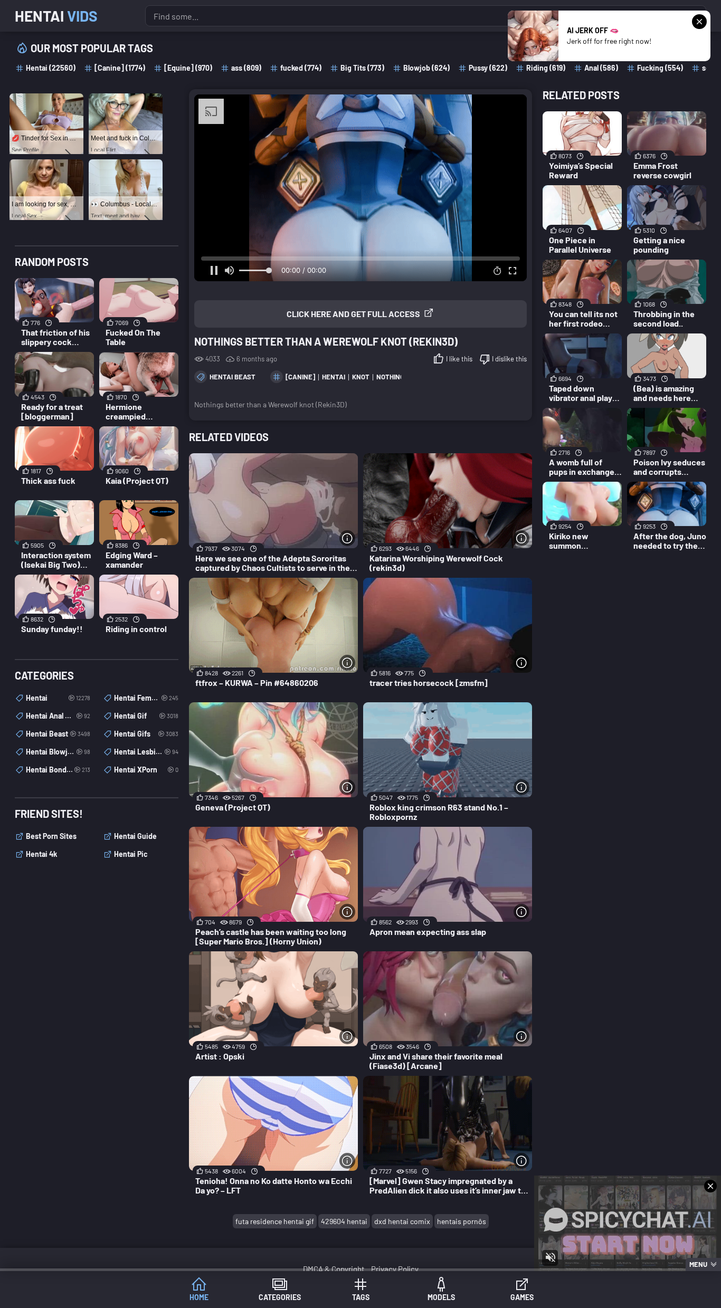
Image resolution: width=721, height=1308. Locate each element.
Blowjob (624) (426, 67)
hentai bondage (58, 769)
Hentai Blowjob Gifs (58, 751)
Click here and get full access (353, 314)
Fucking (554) (660, 67)
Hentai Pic (131, 853)
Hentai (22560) (50, 67)
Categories (280, 1297)
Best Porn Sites (51, 836)
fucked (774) (300, 67)
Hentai (56, 16)
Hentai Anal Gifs (58, 715)
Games (522, 1297)
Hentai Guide (135, 836)
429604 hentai (344, 1221)
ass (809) (246, 67)
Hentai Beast (232, 376)
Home (198, 1297)
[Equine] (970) (188, 67)
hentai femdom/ (146, 697)
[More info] (347, 538)
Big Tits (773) (362, 67)
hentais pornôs (461, 1221)
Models (441, 1297)
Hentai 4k (41, 853)
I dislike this (509, 359)
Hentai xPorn (146, 769)
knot (360, 376)
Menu (698, 1264)
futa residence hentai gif (274, 1221)
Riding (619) (545, 67)
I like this (459, 359)
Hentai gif (146, 715)
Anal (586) (601, 67)
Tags (360, 1297)
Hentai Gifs (146, 733)
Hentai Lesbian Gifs (146, 751)
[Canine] (300, 376)
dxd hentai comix (402, 1221)
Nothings (392, 376)
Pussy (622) (488, 67)
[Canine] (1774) (119, 67)
